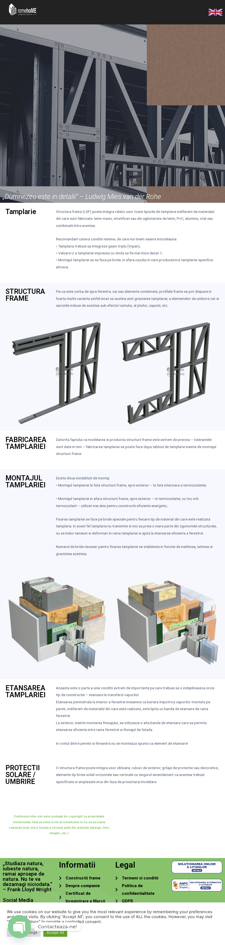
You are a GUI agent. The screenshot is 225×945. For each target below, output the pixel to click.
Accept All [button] (55, 932)
